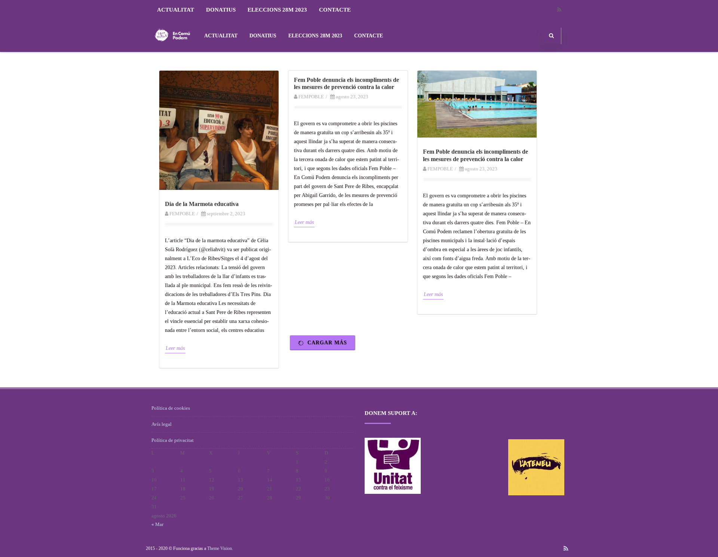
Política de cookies (170, 408)
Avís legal (161, 424)
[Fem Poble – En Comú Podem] (172, 49)
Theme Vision (219, 548)
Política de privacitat (172, 440)
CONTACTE (335, 10)
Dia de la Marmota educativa (202, 204)
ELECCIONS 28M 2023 (277, 10)
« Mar (157, 524)
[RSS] (559, 9)
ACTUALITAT (175, 10)
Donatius (221, 10)
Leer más (175, 348)
